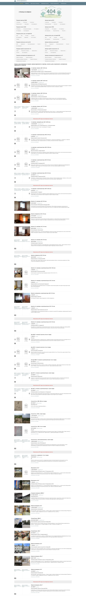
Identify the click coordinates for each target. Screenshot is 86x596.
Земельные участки (44, 3)
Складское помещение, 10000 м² (37, 493)
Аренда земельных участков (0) (51, 42)
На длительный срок (56, 30)
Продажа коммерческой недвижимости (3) (25, 55)
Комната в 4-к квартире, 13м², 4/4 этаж (39, 239)
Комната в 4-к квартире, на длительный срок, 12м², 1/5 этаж (43, 306)
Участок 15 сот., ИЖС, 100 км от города (39, 401)
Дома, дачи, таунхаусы (35, 3)
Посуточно (63, 30)
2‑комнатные (25, 22)
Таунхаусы (32, 35)
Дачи (21, 35)
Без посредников (26, 30)
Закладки (60, 0)
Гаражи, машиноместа (54, 3)
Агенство (17, 52)
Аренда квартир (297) (49, 20)
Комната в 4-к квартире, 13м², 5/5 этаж (38, 201)
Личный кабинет (67, 0)
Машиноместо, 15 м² (35, 467)
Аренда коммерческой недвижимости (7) (54, 55)
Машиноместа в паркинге (25, 50)
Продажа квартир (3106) (21, 20)
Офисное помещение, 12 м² (36, 543)
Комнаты (27, 3)
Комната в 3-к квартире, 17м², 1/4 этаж (38, 226)
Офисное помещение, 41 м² (36, 505)
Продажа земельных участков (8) (23, 42)
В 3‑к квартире (18, 30)
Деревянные (26, 37)
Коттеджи (26, 35)
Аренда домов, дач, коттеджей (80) (52, 35)
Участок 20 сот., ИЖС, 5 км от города (38, 426)
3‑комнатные (32, 22)
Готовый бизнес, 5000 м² (36, 518)
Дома (17, 35)
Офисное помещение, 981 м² (36, 556)
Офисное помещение (19, 57)
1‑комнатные (18, 22)
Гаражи (17, 50)
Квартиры (21, 3)
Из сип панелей (33, 37)
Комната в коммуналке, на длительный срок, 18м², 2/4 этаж (43, 293)
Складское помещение (33, 59)
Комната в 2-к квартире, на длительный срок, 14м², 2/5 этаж (43, 280)
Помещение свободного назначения (21, 59)
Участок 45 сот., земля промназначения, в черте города (42, 439)
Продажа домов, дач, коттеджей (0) (24, 33)
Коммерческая (63, 3)
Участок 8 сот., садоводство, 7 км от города (40, 455)
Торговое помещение (29, 57)
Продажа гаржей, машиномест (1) (23, 48)
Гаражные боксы (34, 50)
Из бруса (17, 39)
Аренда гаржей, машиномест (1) (52, 48)
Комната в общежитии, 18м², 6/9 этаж (38, 255)
